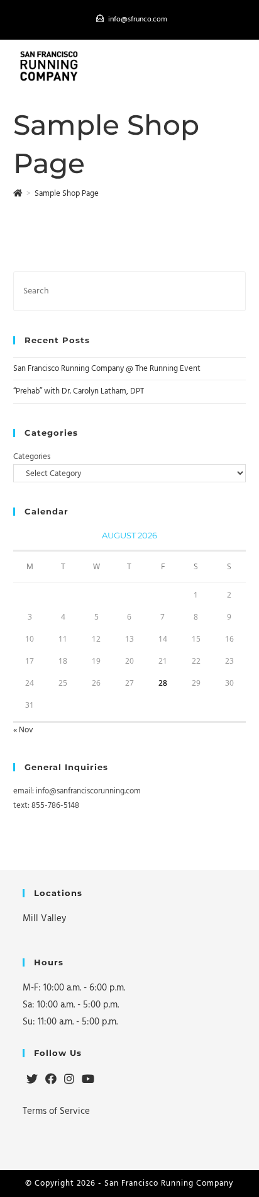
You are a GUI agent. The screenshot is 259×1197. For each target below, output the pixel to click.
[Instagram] (69, 1080)
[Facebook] (51, 1080)
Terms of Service (56, 1111)
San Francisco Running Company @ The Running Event (107, 368)
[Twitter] (32, 1080)
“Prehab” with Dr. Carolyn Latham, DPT (78, 391)
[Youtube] (88, 1080)
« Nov (23, 729)
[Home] (18, 193)
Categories (31, 456)
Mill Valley (44, 918)
